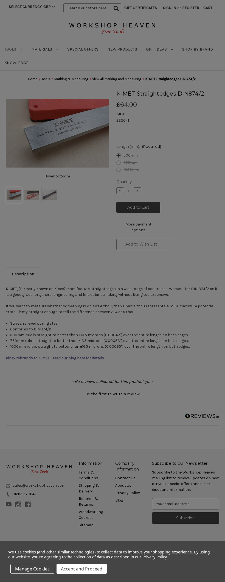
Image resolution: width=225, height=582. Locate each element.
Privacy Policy (154, 556)
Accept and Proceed (81, 569)
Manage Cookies (32, 569)
